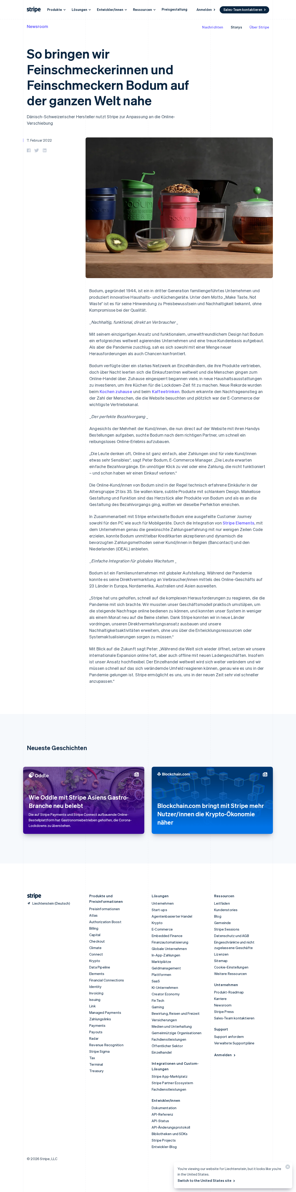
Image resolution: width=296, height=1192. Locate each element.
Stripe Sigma (99, 1051)
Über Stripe (259, 27)
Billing (93, 928)
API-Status (160, 1120)
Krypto (94, 960)
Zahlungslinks (100, 1019)
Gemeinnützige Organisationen (177, 1033)
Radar (94, 1038)
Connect (96, 954)
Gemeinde (222, 922)
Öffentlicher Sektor (167, 1045)
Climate (95, 947)
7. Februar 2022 (39, 140)
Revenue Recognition (106, 1045)
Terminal (96, 1064)
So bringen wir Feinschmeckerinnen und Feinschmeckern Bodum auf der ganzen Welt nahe (108, 76)
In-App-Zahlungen (166, 955)
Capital (94, 934)
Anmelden (204, 9)
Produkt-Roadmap (229, 992)
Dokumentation (164, 1107)
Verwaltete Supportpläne (234, 1043)
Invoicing (96, 993)
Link (92, 1006)
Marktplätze (161, 961)
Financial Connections (106, 980)
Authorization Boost (105, 921)
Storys (236, 27)
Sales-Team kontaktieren (242, 9)
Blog (217, 916)
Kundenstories (226, 909)
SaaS (156, 981)
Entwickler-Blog (164, 1146)
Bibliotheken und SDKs (170, 1133)
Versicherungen (164, 1020)
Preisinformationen (104, 908)
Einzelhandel (162, 1052)
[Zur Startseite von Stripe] (32, 896)
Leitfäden (222, 903)
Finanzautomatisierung (170, 942)
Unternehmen (163, 903)
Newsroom (37, 26)
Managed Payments (105, 1012)
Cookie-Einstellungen (231, 967)
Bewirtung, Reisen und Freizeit (176, 1013)
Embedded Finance (167, 935)
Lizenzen (221, 954)
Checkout (97, 941)
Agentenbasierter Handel (172, 916)
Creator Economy (166, 994)
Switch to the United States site (204, 1180)
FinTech (158, 1000)
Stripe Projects (164, 1140)
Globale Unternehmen (169, 948)
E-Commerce (162, 929)
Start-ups (159, 909)
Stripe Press (224, 1011)
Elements (97, 973)
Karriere (220, 998)
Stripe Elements (238, 522)
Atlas (93, 915)
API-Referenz (162, 1114)
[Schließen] (287, 1167)
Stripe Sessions (226, 929)
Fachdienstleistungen (169, 1039)
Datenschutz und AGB (231, 935)
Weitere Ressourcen (230, 973)
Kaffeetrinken (166, 391)
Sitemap (221, 960)
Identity (95, 986)
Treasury (96, 1070)
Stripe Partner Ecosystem (172, 1082)
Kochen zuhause (116, 391)
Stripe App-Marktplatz (170, 1076)
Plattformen (161, 974)
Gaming (158, 1007)
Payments (97, 1025)
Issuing (94, 999)
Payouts (95, 1032)
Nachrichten (212, 27)
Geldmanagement (166, 968)
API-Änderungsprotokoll (171, 1127)
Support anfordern (229, 1036)
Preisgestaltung (174, 9)
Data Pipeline (99, 967)
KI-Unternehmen (165, 987)
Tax (92, 1057)
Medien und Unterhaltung (172, 1026)
